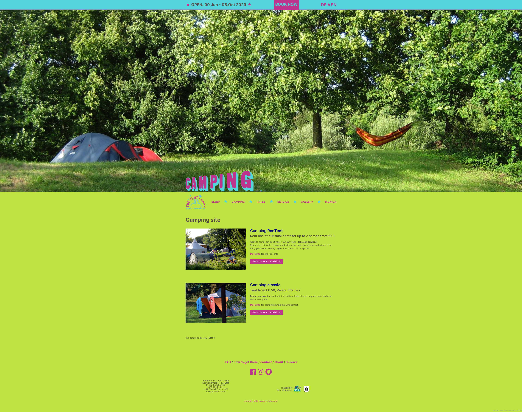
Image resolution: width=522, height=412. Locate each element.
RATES (261, 201)
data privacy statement (266, 401)
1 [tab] (257, 191)
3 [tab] (265, 191)
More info (255, 253)
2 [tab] (261, 191)
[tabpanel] (261, 101)
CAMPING (238, 201)
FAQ (228, 362)
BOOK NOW (286, 4)
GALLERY (307, 201)
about (278, 362)
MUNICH (330, 201)
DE (323, 4)
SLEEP (215, 201)
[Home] (196, 201)
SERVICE (283, 201)
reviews (291, 362)
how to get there (246, 362)
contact (266, 362)
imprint (248, 401)
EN (333, 4)
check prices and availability (266, 261)
